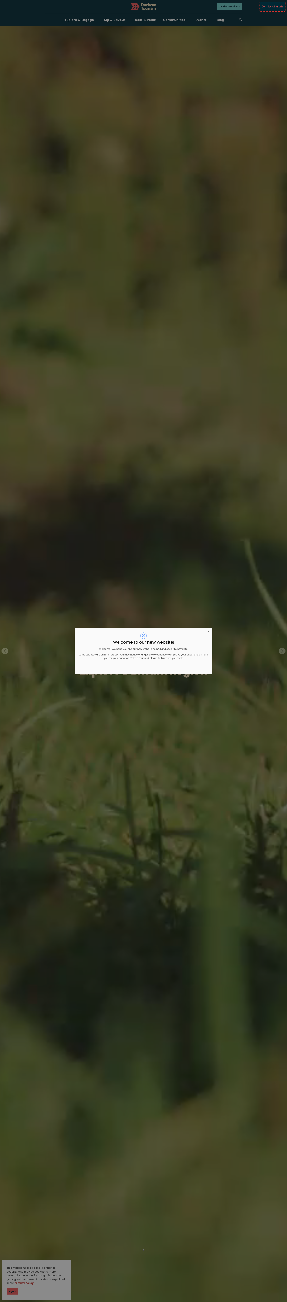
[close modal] (208, 631)
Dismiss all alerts (272, 6)
